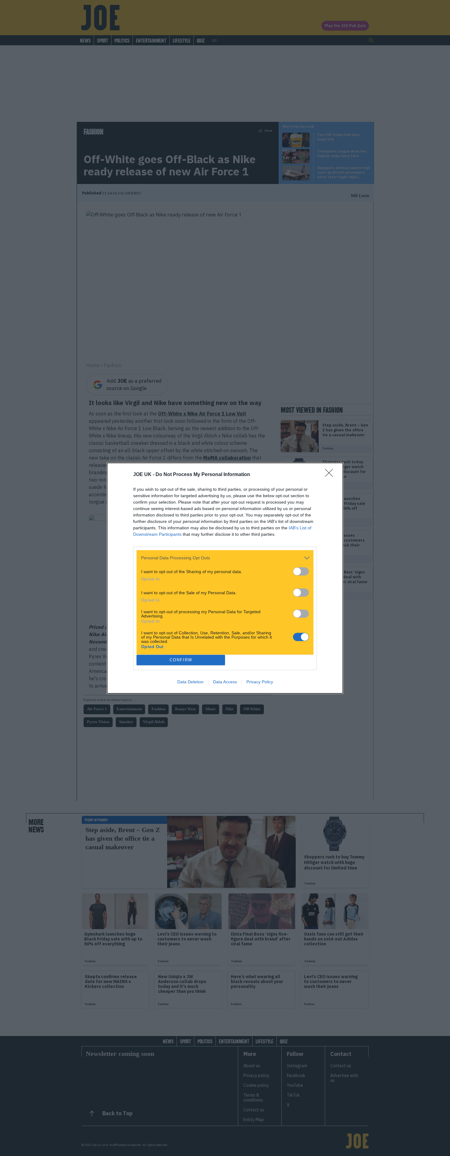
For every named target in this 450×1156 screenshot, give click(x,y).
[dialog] (225, 578)
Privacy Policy (259, 681)
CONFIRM (181, 660)
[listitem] (225, 558)
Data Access (225, 681)
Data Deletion (190, 681)
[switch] (301, 571)
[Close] (331, 475)
